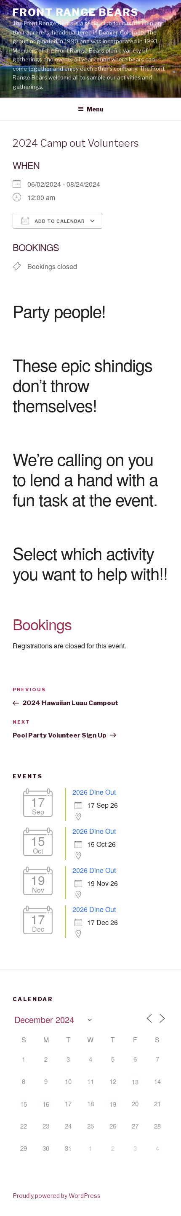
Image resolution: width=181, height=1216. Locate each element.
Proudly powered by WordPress (57, 1195)
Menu (95, 109)
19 (112, 1104)
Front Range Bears (75, 12)
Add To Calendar (59, 221)
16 (46, 1104)
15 (23, 1104)
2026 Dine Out (94, 792)
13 (135, 1081)
